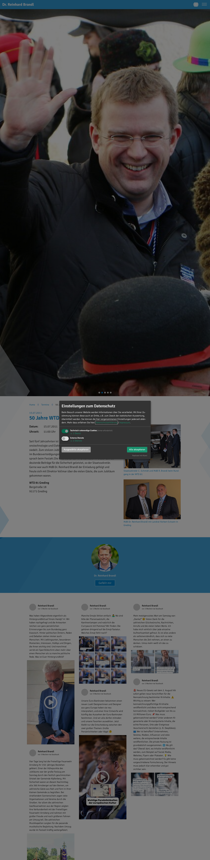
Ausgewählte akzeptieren (76, 449)
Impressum (124, 422)
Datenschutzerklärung (106, 422)
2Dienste (76, 440)
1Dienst (75, 433)
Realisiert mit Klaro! (139, 455)
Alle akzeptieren (137, 449)
